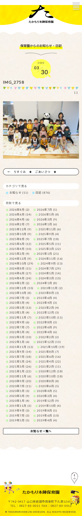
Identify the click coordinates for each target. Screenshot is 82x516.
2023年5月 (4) (19, 302)
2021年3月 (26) (20, 366)
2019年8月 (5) (47, 410)
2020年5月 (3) (19, 391)
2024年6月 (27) (20, 273)
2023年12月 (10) (21, 288)
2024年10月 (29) (21, 263)
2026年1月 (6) (47, 224)
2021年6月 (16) (50, 356)
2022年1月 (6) (19, 342)
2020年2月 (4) (47, 396)
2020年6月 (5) (49, 386)
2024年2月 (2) (19, 283)
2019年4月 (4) (47, 420)
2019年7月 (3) (19, 415)
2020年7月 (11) (20, 386)
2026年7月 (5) (47, 209)
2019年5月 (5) (19, 420)
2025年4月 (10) (20, 248)
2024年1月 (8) (47, 283)
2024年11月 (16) (51, 258)
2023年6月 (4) (47, 298)
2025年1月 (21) (48, 253)
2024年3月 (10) (50, 278)
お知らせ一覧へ (41, 431)
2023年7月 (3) (19, 298)
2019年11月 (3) (20, 405)
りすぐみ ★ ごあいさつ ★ (35, 171)
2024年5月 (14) (50, 273)
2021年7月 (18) (20, 356)
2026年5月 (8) (49, 214)
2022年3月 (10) (20, 337)
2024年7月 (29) (50, 268)
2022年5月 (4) (19, 332)
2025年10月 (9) (20, 234)
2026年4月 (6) (19, 219)
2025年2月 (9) (19, 253)
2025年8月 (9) (19, 239)
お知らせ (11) (18, 192)
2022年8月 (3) (47, 322)
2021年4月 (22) (50, 361)
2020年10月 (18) (51, 376)
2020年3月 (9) (19, 396)
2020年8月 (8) (49, 381)
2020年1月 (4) (19, 400)
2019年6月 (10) (48, 415)
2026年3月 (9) (47, 219)
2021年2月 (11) (50, 366)
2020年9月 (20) (20, 381)
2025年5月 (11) (50, 243)
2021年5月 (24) (20, 361)
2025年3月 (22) (50, 248)
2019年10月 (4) (50, 405)
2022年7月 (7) (19, 327)
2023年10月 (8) (20, 293)
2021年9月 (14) (20, 351)
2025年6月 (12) (20, 243)
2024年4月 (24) (20, 278)
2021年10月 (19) (53, 347)
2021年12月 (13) (49, 342)
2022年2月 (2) (49, 337)
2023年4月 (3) (47, 302)
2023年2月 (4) (49, 307)
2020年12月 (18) (51, 371)
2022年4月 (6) (47, 332)
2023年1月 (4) (19, 312)
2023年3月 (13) (20, 307)
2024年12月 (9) (20, 258)
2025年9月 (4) (49, 234)
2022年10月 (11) (51, 317)
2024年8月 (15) (20, 268)
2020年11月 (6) (20, 376)
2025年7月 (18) (48, 239)
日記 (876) (42, 192)
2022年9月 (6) (19, 322)
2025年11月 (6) (50, 229)
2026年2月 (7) (19, 224)
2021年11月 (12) (21, 347)
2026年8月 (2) (19, 209)
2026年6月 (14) (20, 214)
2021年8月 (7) (49, 351)
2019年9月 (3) (19, 410)
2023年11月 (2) (52, 288)
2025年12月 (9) (20, 229)
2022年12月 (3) (48, 312)
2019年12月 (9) (48, 400)
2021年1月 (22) (20, 371)
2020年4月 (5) (47, 391)
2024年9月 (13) (52, 263)
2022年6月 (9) (47, 327)
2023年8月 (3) (49, 293)
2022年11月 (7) (20, 317)
